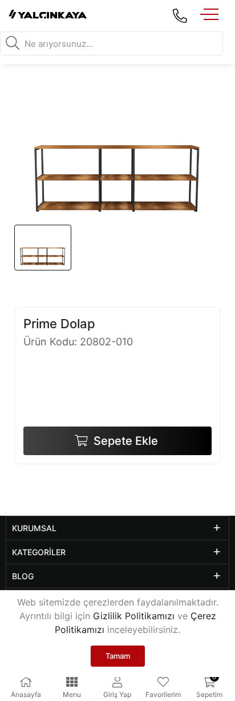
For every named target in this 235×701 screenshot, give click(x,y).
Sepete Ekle (124, 441)
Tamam (118, 655)
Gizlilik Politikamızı (134, 616)
